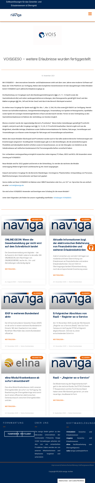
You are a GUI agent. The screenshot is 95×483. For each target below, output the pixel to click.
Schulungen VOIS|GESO (62, 198)
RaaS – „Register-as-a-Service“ (71, 377)
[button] (90, 247)
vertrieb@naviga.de (16, 185)
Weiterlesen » (10, 269)
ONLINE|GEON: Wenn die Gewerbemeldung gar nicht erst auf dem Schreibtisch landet (23, 243)
